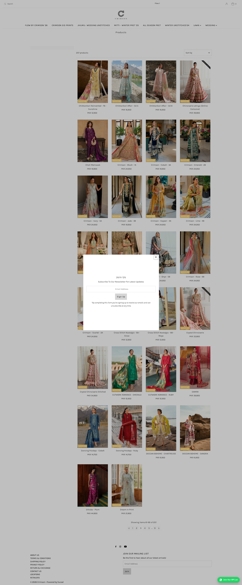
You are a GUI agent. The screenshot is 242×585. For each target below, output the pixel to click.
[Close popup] (156, 257)
